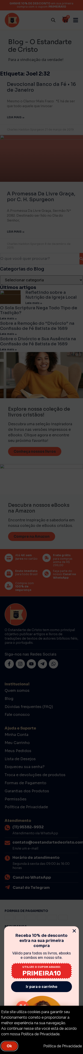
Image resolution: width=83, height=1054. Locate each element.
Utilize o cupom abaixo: (41, 967)
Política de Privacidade (62, 1046)
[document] (41, 527)
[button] (74, 931)
